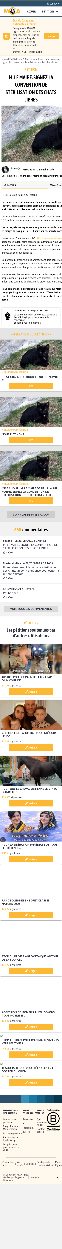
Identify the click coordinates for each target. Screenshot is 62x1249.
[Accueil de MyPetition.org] (12, 11)
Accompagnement (13, 1195)
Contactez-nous (8, 1226)
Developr (8, 1242)
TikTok (26, 1194)
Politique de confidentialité (45, 1226)
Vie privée (20, 1226)
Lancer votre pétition (10, 1182)
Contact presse (41, 1192)
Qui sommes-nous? (42, 1184)
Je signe (51, 36)
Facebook (28, 1181)
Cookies (30, 1225)
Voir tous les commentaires (31, 614)
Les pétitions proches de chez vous (12, 1209)
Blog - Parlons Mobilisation (10, 1189)
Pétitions (17, 59)
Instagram (28, 1189)
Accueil (31, 11)
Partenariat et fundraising (10, 1201)
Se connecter (53, 3)
